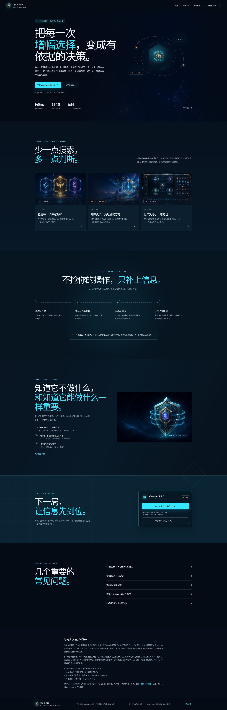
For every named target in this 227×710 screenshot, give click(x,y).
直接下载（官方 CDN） (165, 520)
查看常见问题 (41, 454)
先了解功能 (71, 85)
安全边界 (197, 5)
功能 (177, 5)
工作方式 (186, 5)
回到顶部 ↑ (188, 704)
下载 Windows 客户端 (47, 85)
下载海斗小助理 (145, 684)
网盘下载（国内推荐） (165, 506)
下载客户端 (213, 5)
